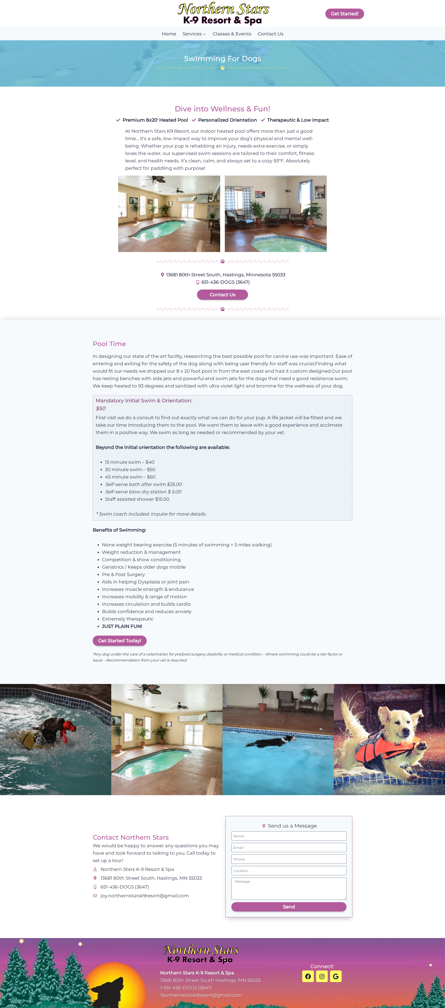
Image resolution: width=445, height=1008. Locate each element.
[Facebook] (308, 976)
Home (169, 34)
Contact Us (270, 34)
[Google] (336, 976)
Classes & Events (232, 34)
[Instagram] (322, 976)
